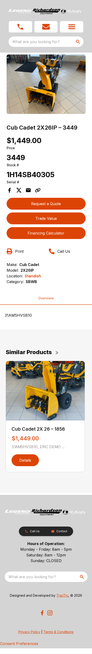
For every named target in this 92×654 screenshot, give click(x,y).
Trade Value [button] (46, 218)
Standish (33, 276)
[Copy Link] (38, 190)
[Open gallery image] (46, 84)
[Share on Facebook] (9, 190)
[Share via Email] (28, 190)
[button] (20, 27)
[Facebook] (42, 613)
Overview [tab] (46, 298)
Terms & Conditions (58, 632)
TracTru (62, 595)
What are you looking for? (36, 41)
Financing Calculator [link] (46, 233)
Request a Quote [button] (46, 203)
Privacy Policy (29, 632)
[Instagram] (50, 613)
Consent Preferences (19, 643)
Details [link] (25, 460)
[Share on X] (19, 190)
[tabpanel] (46, 84)
